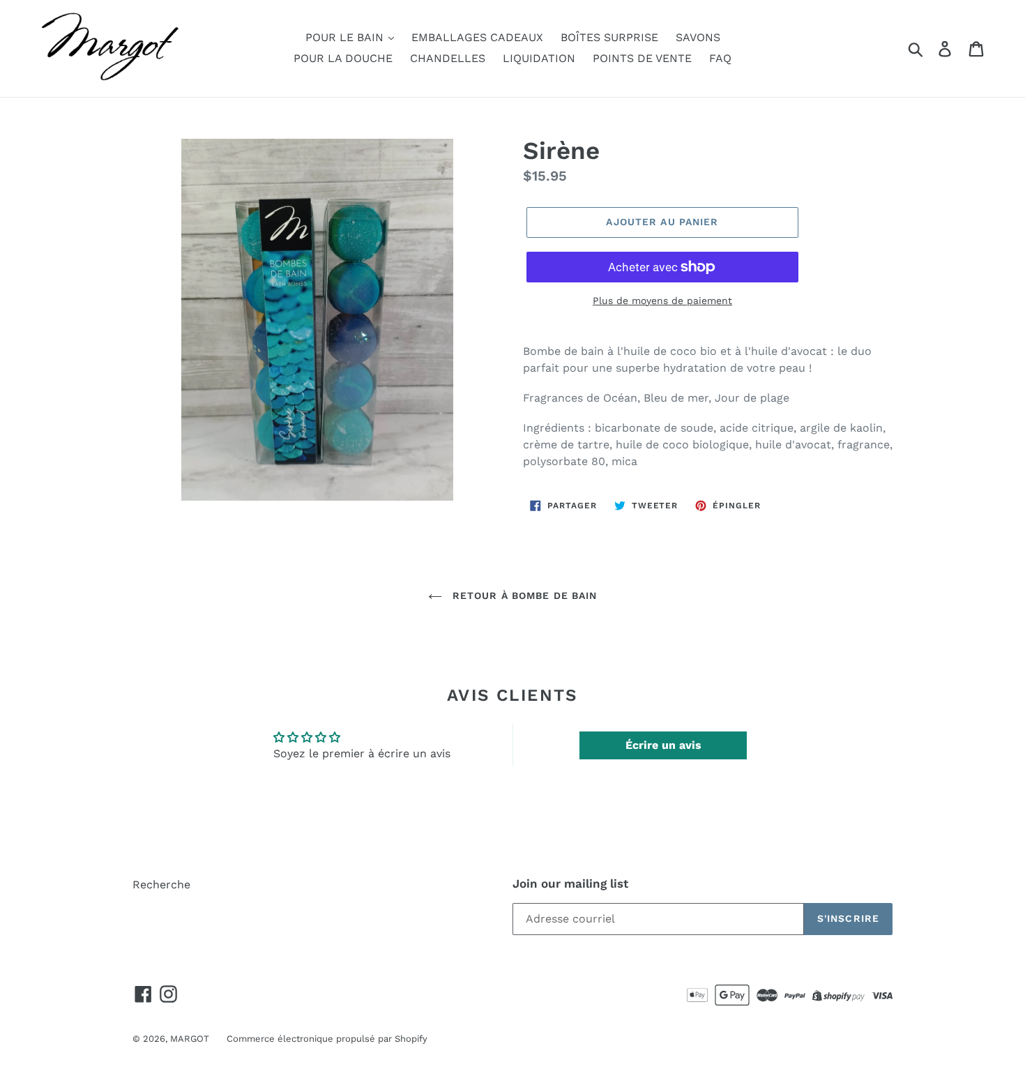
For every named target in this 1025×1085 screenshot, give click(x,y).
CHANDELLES (447, 58)
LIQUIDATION (539, 58)
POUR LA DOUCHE (343, 58)
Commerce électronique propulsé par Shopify (327, 1038)
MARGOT (189, 1038)
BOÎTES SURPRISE (609, 37)
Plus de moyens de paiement (662, 300)
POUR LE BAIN (346, 37)
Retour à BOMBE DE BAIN (523, 595)
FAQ (720, 58)
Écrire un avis (663, 745)
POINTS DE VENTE (642, 58)
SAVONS (698, 37)
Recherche (161, 884)
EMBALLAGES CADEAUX (477, 37)
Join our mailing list (570, 883)
